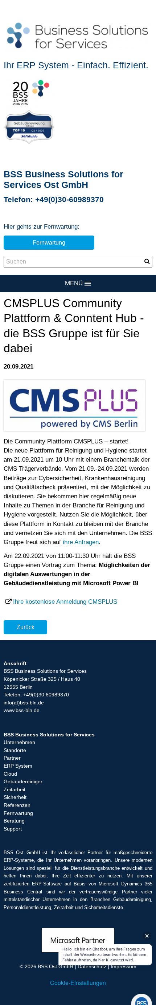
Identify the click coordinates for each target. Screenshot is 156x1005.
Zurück (25, 627)
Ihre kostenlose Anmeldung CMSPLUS (65, 601)
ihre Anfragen (81, 542)
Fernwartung (49, 242)
